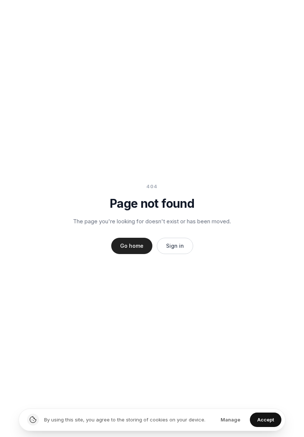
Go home (131, 246)
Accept (265, 420)
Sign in (175, 246)
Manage (230, 420)
